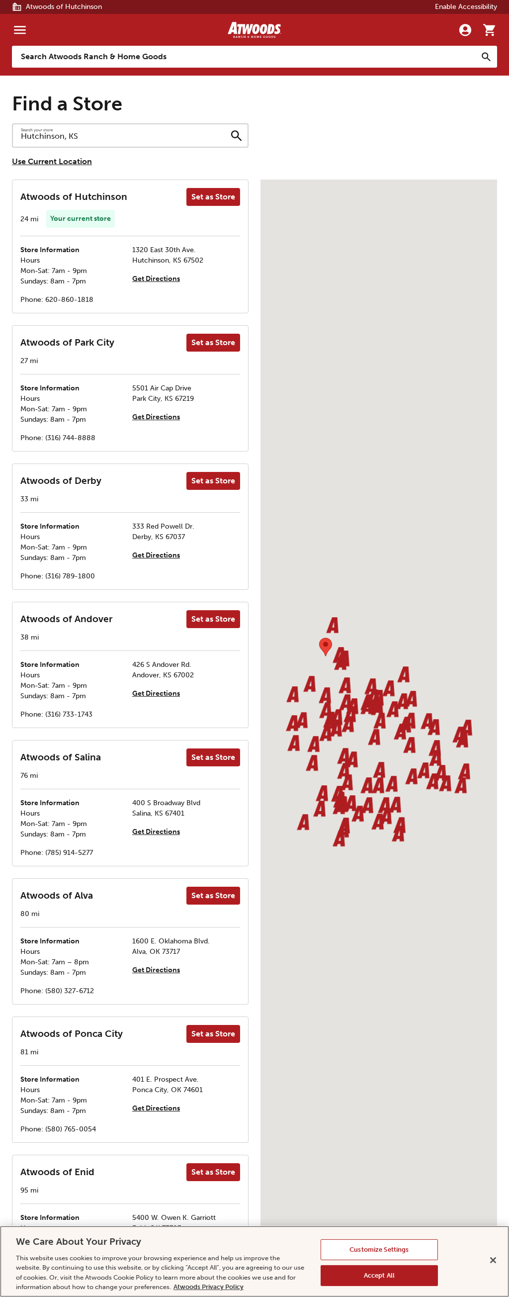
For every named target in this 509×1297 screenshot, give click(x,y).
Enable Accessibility (466, 6)
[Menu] (20, 30)
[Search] (486, 57)
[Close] (493, 1260)
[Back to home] (254, 30)
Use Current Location (52, 161)
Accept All (379, 1275)
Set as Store (213, 196)
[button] (325, 696)
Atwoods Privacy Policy (208, 1287)
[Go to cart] (489, 30)
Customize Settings (379, 1249)
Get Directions (156, 279)
